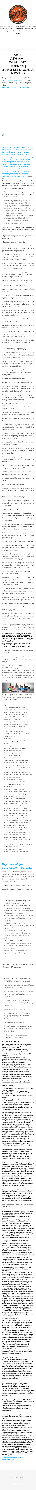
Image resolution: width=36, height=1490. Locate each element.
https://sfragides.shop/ (14, 80)
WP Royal (22, 1477)
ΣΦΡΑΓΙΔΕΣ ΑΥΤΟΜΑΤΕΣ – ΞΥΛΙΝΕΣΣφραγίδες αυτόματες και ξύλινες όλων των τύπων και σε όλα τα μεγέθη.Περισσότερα (18, 149)
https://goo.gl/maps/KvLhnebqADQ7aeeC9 (16, 87)
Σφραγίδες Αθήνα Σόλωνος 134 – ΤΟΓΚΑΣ (17, 865)
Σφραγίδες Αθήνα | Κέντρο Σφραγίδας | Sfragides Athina (13, 1458)
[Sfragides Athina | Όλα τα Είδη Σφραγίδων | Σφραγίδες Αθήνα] (18, 14)
